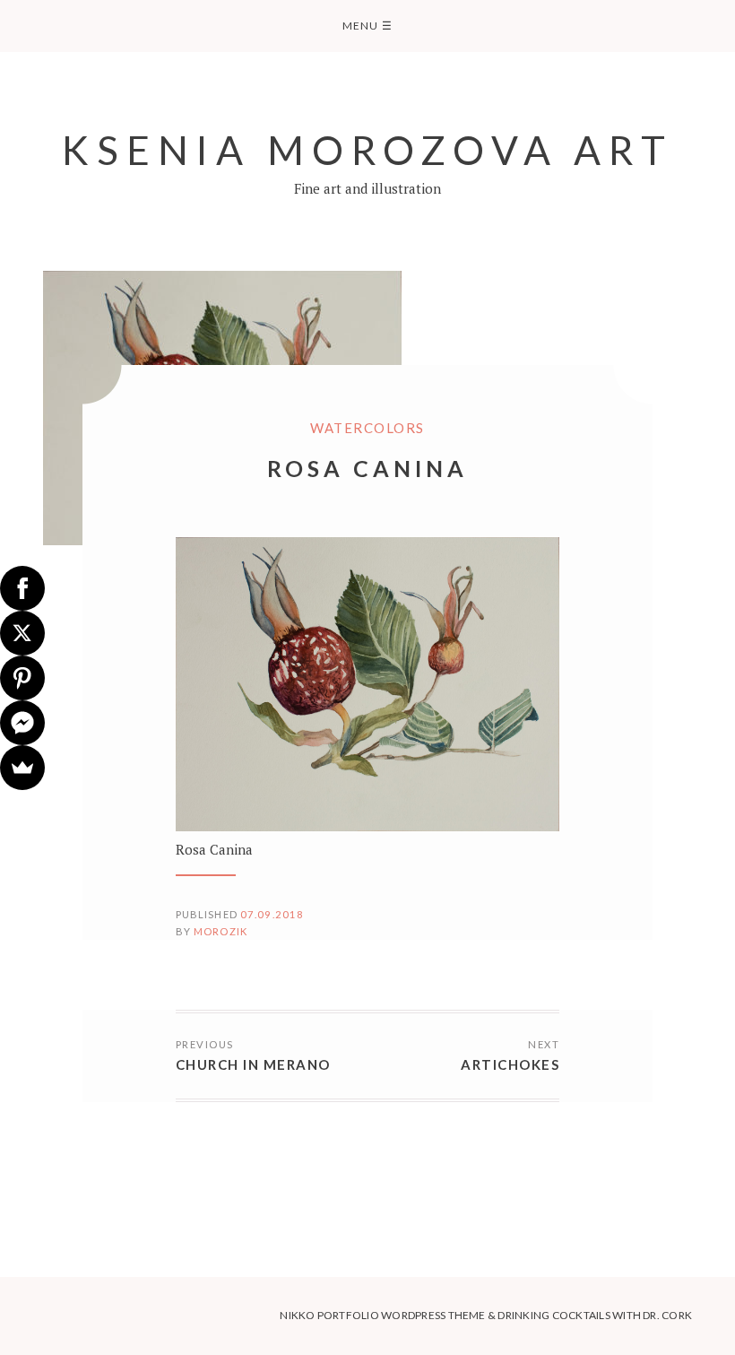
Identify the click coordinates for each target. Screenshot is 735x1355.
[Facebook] (22, 588)
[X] (22, 633)
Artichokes (510, 1064)
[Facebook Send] (22, 722)
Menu (367, 25)
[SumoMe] (22, 767)
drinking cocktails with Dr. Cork (594, 1315)
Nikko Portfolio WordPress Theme (382, 1315)
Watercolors (367, 428)
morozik (220, 931)
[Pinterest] (22, 678)
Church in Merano (253, 1064)
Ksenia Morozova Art (367, 149)
